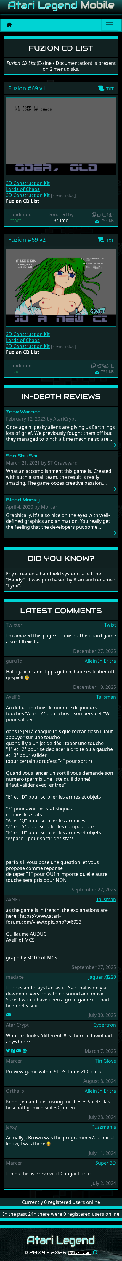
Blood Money (23, 500)
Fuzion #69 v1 (27, 88)
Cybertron (104, 1025)
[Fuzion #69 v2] (61, 287)
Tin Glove (105, 1061)
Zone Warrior (23, 412)
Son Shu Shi (21, 456)
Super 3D (105, 1163)
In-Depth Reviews (61, 396)
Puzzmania (104, 1127)
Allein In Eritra (100, 661)
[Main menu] (109, 25)
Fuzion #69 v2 (27, 240)
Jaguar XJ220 (102, 977)
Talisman (106, 697)
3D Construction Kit (28, 183)
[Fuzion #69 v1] (61, 136)
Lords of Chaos (23, 189)
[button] (105, 88)
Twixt (110, 625)
